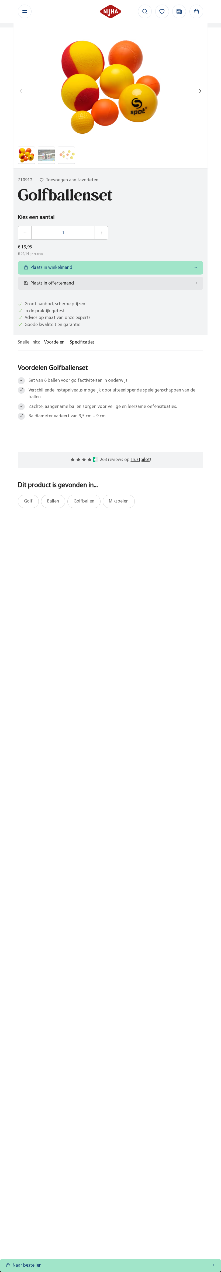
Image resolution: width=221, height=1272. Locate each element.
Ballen (53, 501)
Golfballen (84, 501)
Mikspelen (119, 501)
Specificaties (82, 342)
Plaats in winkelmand (51, 267)
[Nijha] (110, 11)
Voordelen (54, 342)
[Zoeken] (145, 11)
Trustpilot (140, 459)
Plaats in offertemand (52, 283)
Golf (28, 501)
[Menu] (25, 11)
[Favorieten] (162, 11)
